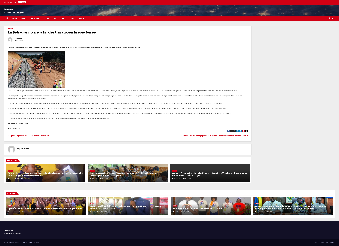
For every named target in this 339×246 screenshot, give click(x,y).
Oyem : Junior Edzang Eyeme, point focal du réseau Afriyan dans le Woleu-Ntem (214, 136)
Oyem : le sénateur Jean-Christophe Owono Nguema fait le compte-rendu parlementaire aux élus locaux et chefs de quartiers (290, 207)
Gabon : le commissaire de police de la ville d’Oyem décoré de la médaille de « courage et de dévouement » (45, 174)
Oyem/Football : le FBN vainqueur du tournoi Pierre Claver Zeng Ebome (44, 208)
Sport (56, 18)
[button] (329, 18)
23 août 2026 (13, 211)
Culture (46, 18)
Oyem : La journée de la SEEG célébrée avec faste (29, 136)
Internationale (68, 18)
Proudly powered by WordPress (12, 242)
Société (24, 18)
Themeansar (36, 242)
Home (316, 242)
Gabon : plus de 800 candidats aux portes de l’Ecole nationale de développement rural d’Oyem (123, 174)
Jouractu (8, 9)
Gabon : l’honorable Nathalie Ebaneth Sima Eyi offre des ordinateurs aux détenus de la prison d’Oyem (209, 174)
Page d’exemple (330, 242)
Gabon (14, 18)
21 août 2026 (178, 211)
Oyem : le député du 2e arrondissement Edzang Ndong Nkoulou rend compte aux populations (126, 207)
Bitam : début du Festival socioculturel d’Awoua (197, 208)
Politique (35, 18)
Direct (81, 18)
